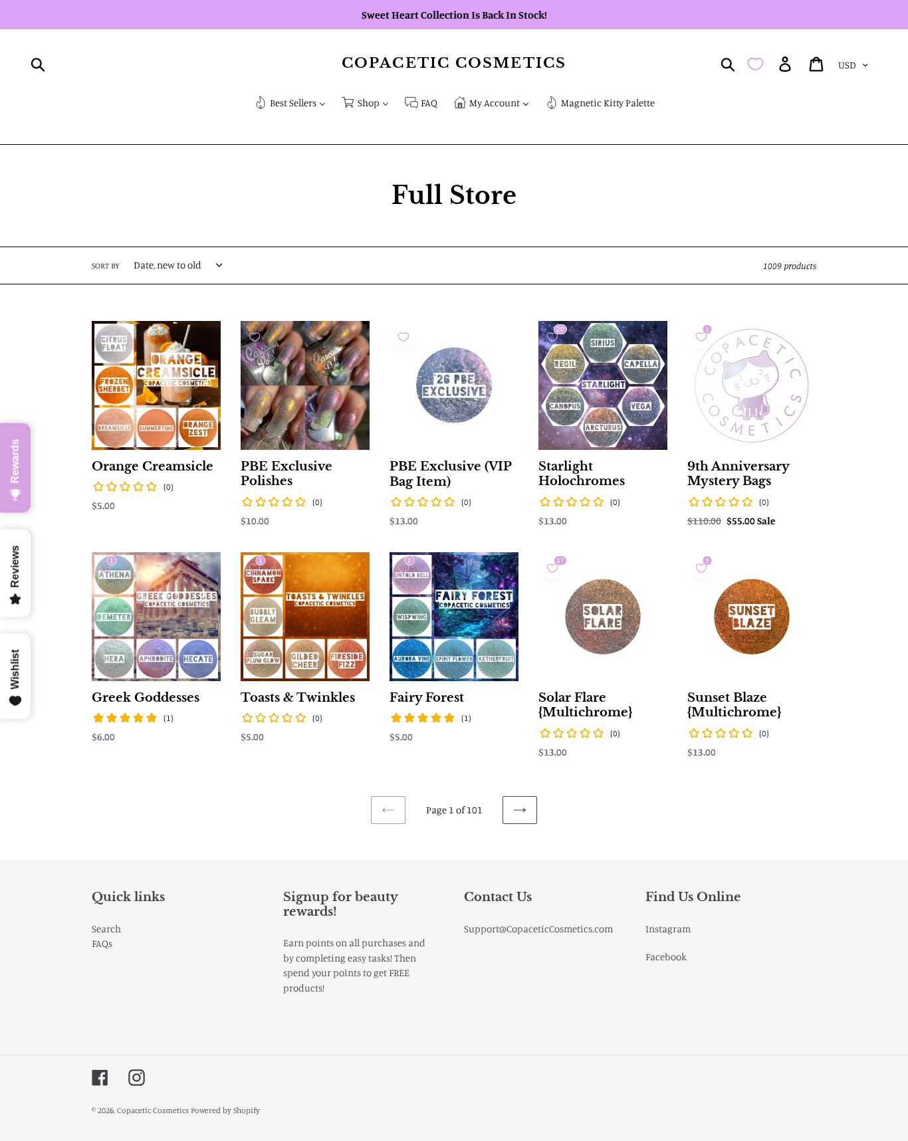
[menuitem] (290, 104)
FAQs (102, 943)
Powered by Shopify (225, 1110)
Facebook (666, 956)
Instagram (668, 928)
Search (106, 928)
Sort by (106, 265)
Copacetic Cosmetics (454, 63)
